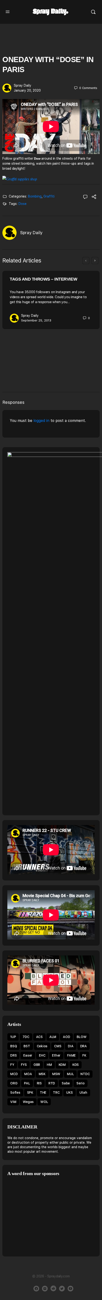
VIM (13, 1102)
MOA (28, 1074)
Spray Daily (22, 85)
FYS (24, 1065)
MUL (70, 1074)
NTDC (85, 1074)
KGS (75, 1065)
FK (84, 1055)
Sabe (66, 1083)
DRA (83, 1046)
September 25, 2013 (36, 320)
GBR (36, 1065)
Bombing (35, 196)
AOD (66, 1037)
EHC (42, 1055)
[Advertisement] (47, 1215)
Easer (27, 1055)
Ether (56, 1055)
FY (12, 1065)
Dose (23, 204)
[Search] (93, 12)
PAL (27, 1083)
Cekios (42, 1046)
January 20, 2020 (27, 90)
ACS (39, 1037)
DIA (70, 1046)
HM (49, 1065)
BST (26, 1046)
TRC (56, 1092)
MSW (56, 1074)
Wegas (28, 1102)
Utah (83, 1092)
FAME (71, 1055)
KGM (62, 1065)
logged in (41, 420)
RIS (39, 1083)
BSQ (13, 1046)
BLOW (81, 1037)
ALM (52, 1037)
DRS (13, 1055)
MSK (42, 1074)
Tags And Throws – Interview (43, 279)
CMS (57, 1046)
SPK (30, 1092)
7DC (26, 1037)
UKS (69, 1092)
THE (43, 1092)
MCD (14, 1074)
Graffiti (49, 196)
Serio (80, 1083)
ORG (13, 1083)
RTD (51, 1083)
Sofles (15, 1092)
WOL (44, 1102)
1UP (13, 1037)
